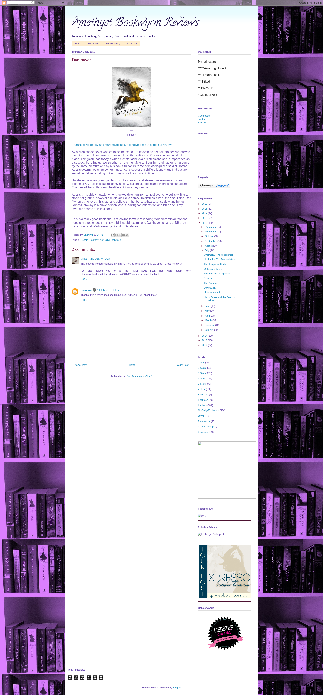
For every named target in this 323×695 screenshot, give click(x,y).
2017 (205, 213)
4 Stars (84, 239)
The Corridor (210, 283)
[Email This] (113, 235)
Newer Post (81, 365)
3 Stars (202, 373)
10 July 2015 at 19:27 (109, 290)
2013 (205, 340)
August (209, 245)
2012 (205, 345)
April (207, 315)
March (208, 320)
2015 (205, 222)
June (208, 306)
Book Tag (203, 394)
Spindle (208, 278)
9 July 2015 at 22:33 (99, 258)
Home (78, 43)
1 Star (201, 362)
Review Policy (113, 43)
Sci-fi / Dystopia (206, 426)
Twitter (201, 119)
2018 (205, 208)
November (211, 231)
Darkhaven (210, 287)
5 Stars (202, 383)
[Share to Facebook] (123, 235)
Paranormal (204, 421)
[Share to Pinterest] (127, 235)
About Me (132, 43)
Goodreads (204, 115)
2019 (205, 203)
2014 (205, 335)
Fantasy (94, 239)
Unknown (86, 290)
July (207, 250)
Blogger (177, 687)
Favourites (93, 43)
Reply (84, 278)
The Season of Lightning (217, 273)
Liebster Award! (212, 292)
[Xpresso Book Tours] (225, 596)
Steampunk (204, 432)
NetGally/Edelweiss (110, 239)
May (207, 310)
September (211, 241)
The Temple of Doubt (215, 264)
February (210, 325)
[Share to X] (120, 235)
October (209, 236)
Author (201, 389)
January (209, 329)
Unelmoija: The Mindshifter (218, 254)
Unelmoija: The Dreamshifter (219, 259)
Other (201, 416)
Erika (84, 258)
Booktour (203, 399)
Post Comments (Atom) (139, 376)
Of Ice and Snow (213, 269)
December (211, 227)
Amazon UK (204, 122)
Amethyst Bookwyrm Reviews (135, 23)
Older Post (183, 365)
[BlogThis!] (116, 235)
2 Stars (202, 368)
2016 (205, 218)
